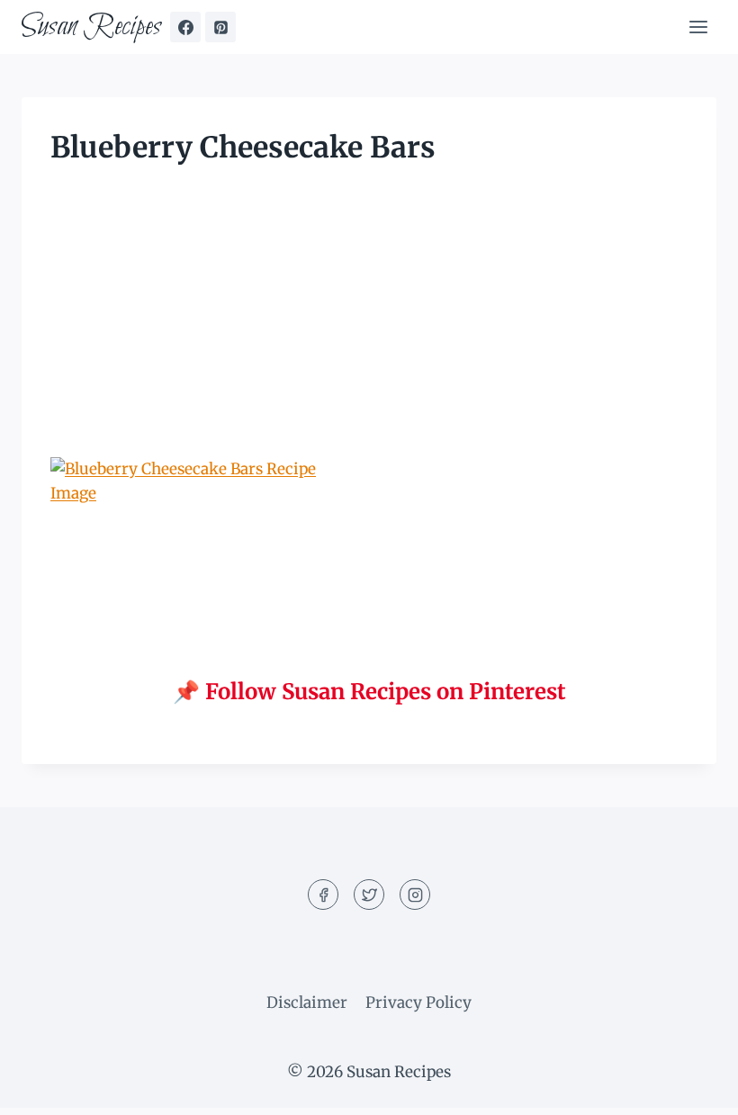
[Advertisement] (369, 324)
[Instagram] (415, 894)
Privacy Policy (418, 1002)
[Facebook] (185, 27)
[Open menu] (698, 26)
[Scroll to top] (692, 1087)
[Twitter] (369, 894)
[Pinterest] (220, 27)
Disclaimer (306, 1002)
